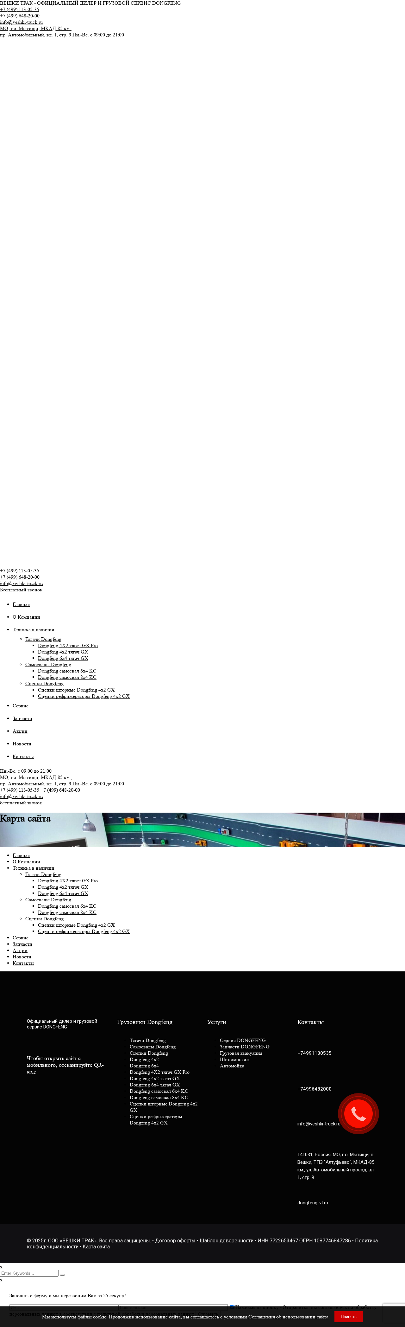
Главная (21, 604)
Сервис (20, 706)
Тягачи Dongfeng (43, 639)
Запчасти (22, 718)
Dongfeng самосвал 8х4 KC (67, 677)
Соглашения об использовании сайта (288, 1317)
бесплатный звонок (21, 803)
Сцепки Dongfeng (44, 683)
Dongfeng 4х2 (144, 1059)
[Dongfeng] (52, 60)
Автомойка (232, 1066)
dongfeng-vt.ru (312, 1203)
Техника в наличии (33, 630)
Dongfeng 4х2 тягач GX (63, 652)
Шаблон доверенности (226, 1241)
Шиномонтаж (235, 1059)
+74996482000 (314, 1089)
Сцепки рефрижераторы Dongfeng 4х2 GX (84, 696)
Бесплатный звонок (21, 590)
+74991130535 (314, 1053)
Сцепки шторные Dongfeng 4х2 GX (76, 690)
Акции (20, 731)
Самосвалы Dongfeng (48, 664)
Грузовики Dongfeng (144, 1022)
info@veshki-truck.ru (21, 22)
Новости (22, 744)
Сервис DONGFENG (243, 1040)
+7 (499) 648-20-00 (20, 16)
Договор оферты (175, 1241)
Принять (349, 1316)
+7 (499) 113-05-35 (19, 9)
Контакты (23, 756)
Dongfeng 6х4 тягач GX (63, 658)
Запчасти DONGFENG (245, 1047)
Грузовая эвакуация (241, 1053)
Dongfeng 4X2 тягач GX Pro (68, 645)
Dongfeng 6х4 (144, 1066)
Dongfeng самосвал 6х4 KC (67, 671)
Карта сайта (96, 1247)
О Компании (26, 617)
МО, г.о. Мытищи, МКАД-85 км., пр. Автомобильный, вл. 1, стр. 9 (62, 31)
